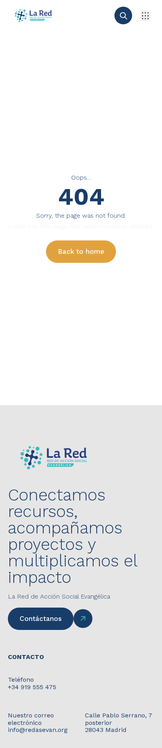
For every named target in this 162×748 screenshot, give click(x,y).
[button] (145, 15)
